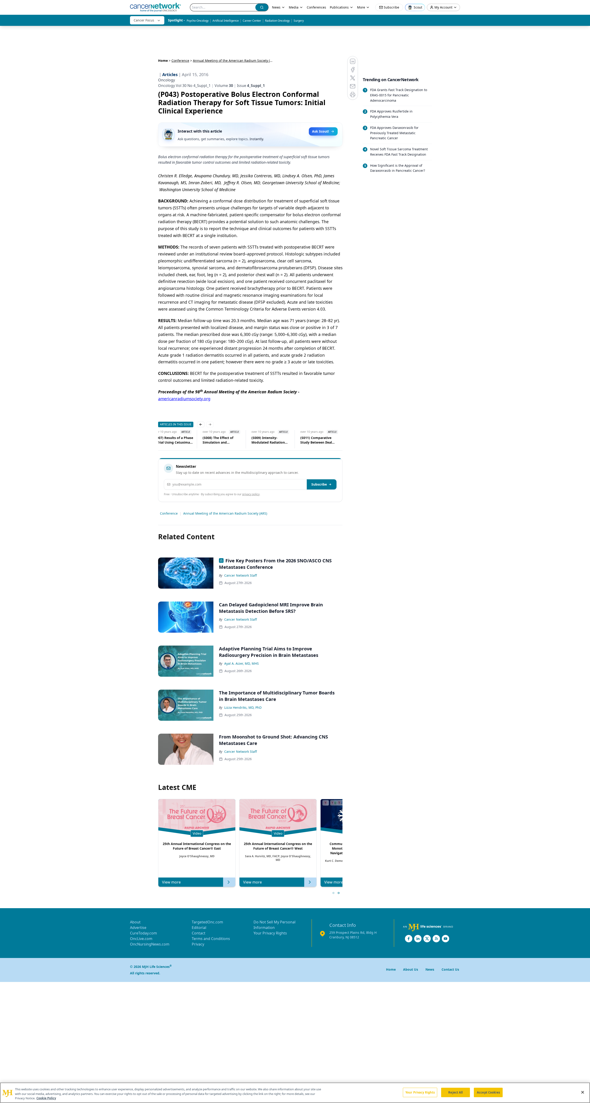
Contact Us (450, 969)
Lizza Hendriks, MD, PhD (243, 707)
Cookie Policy (46, 1098)
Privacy (198, 944)
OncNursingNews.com (149, 944)
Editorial (199, 927)
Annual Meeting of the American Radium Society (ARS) (225, 513)
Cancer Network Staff (240, 575)
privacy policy (251, 494)
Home (163, 60)
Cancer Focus (144, 20)
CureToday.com (143, 933)
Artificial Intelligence (225, 21)
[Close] (583, 1092)
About (135, 922)
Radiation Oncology (277, 21)
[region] (295, 1092)
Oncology (166, 80)
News (276, 7)
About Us (410, 969)
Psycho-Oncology (198, 21)
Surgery (299, 21)
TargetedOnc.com (207, 922)
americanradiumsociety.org (184, 398)
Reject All (455, 1092)
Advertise (138, 927)
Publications (339, 7)
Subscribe (319, 484)
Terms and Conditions (211, 938)
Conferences (316, 7)
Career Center (252, 21)
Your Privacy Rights (270, 933)
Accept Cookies (488, 1092)
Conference (180, 60)
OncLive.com (141, 938)
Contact (198, 933)
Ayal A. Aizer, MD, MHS (241, 663)
